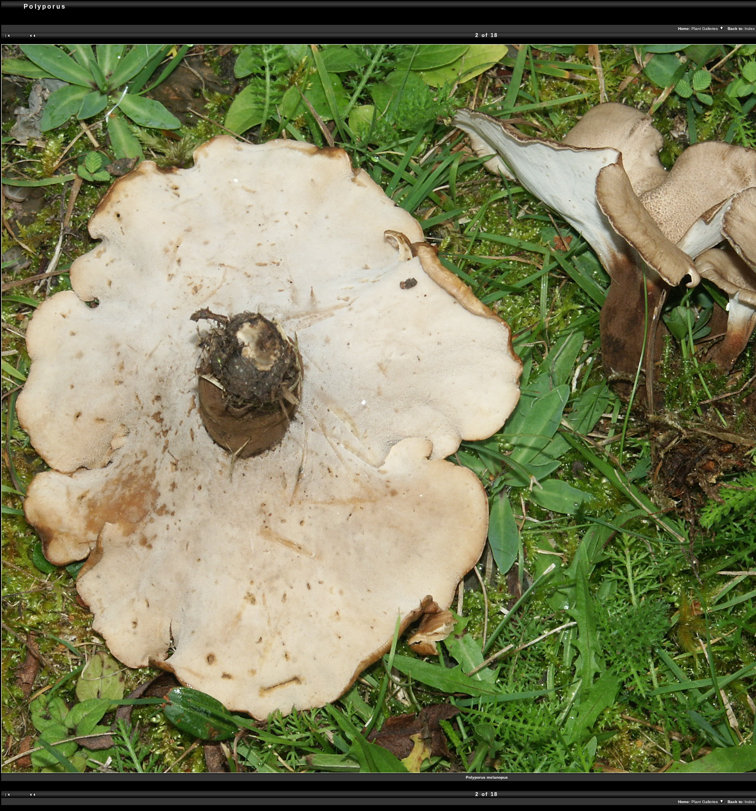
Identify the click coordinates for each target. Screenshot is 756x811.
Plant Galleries (705, 28)
